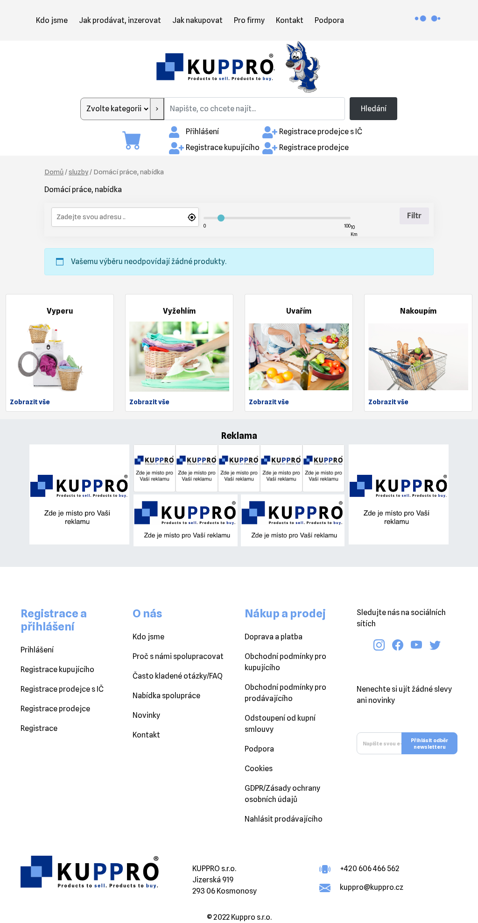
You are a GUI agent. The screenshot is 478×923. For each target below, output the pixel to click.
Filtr (414, 215)
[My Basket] (136, 140)
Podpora (329, 20)
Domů (53, 172)
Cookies (259, 768)
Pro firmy (249, 20)
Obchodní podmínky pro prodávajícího (285, 693)
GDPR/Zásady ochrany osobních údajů (282, 794)
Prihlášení (37, 649)
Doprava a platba (273, 636)
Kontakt (289, 20)
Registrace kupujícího (223, 147)
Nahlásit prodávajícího (284, 819)
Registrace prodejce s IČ (320, 131)
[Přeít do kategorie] (157, 109)
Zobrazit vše (30, 402)
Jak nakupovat (197, 20)
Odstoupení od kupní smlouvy (280, 724)
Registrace (39, 728)
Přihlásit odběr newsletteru (429, 743)
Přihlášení (202, 131)
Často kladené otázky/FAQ (178, 676)
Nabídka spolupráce (166, 695)
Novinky (146, 715)
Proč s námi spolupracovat (178, 656)
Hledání (374, 108)
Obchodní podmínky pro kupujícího (285, 662)
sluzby (78, 172)
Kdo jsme (52, 20)
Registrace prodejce (314, 147)
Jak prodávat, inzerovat (120, 20)
